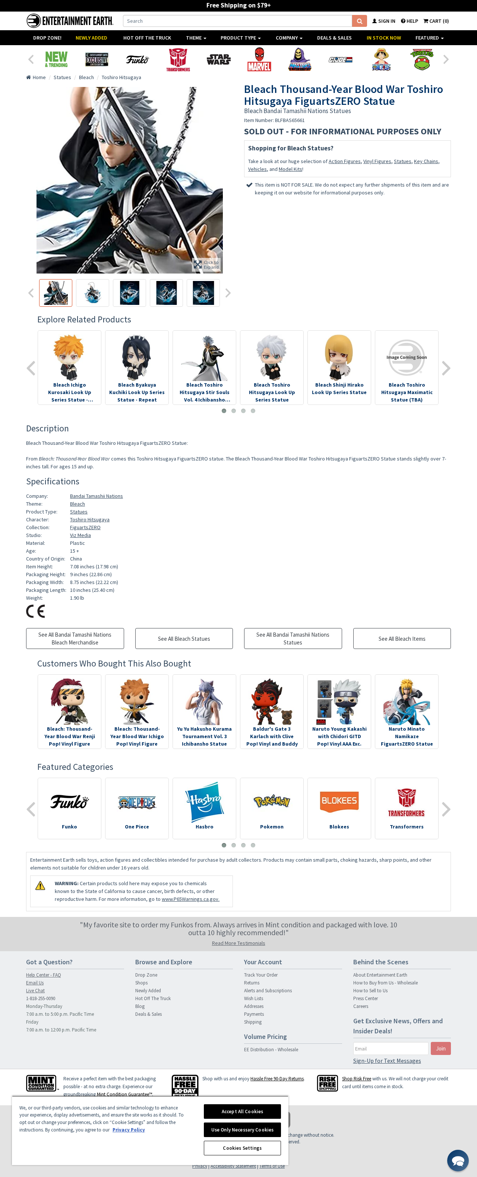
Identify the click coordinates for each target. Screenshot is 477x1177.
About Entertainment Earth (380, 975)
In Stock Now (384, 37)
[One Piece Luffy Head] (381, 59)
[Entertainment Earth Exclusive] (96, 59)
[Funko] (137, 59)
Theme (194, 37)
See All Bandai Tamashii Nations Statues (292, 638)
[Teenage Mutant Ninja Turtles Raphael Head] (421, 59)
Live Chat (35, 990)
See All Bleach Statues (184, 638)
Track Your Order (261, 975)
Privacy (199, 1166)
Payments (254, 1014)
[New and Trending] (56, 59)
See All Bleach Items (402, 638)
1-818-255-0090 (40, 998)
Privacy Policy (129, 1130)
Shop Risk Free (356, 1078)
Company (287, 37)
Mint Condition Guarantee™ (124, 1094)
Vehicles (257, 169)
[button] (458, 1160)
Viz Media (80, 535)
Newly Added (91, 37)
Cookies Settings (242, 1148)
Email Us (35, 983)
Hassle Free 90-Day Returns (277, 1078)
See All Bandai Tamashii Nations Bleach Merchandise (74, 638)
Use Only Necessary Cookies (242, 1130)
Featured (428, 37)
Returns (251, 983)
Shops (141, 983)
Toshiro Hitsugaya (90, 519)
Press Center (365, 998)
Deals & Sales (334, 37)
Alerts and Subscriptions (268, 990)
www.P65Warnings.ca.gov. (190, 899)
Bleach (77, 503)
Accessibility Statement (233, 1166)
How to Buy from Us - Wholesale (385, 983)
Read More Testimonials (238, 943)
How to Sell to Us (370, 990)
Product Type (239, 37)
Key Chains (426, 161)
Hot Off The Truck (147, 37)
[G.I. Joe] (340, 59)
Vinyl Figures (377, 161)
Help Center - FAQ (43, 975)
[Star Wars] (218, 59)
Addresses (253, 1006)
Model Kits (290, 169)
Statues (402, 161)
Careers (360, 1006)
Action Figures (345, 161)
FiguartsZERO (85, 527)
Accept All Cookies (242, 1111)
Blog (140, 1006)
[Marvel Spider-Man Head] (259, 59)
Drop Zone (146, 975)
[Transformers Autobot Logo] (177, 59)
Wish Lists (253, 998)
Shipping (253, 1022)
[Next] (446, 58)
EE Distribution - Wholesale (271, 1049)
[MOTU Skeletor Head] (299, 59)
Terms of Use (272, 1166)
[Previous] (30, 58)
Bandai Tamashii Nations (96, 496)
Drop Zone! (47, 37)
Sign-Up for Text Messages (387, 1060)
